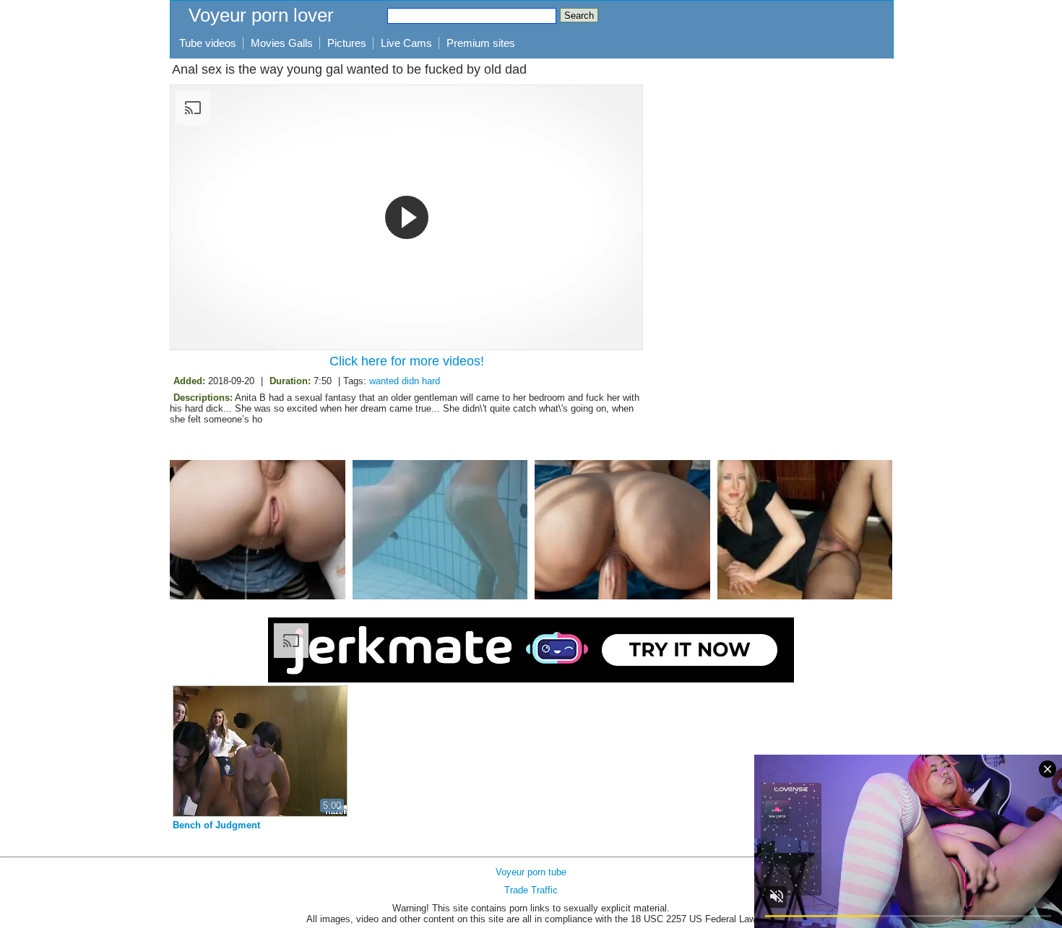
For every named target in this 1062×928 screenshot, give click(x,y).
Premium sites (480, 43)
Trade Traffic (531, 890)
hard (431, 381)
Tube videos (207, 43)
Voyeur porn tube (531, 872)
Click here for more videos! (406, 361)
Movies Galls (282, 43)
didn (410, 381)
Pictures (346, 43)
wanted (384, 381)
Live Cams (406, 43)
